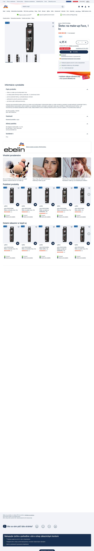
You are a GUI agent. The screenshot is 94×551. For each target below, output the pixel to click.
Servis (45, 1)
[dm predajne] (79, 7)
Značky (8, 11)
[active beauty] (68, 1)
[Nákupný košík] (89, 7)
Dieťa (52, 11)
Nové (4, 11)
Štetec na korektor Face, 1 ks (29, 249)
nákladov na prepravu (29, 515)
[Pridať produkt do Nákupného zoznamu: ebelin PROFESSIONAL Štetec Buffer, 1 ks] (88, 204)
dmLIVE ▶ (78, 11)
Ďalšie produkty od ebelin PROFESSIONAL (36, 147)
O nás (4, 1)
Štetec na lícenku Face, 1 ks (11, 210)
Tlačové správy (20, 1)
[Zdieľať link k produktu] (53, 26)
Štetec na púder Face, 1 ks (28, 210)
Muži (39, 11)
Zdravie (44, 11)
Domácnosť (57, 11)
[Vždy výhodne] (75, 1)
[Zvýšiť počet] (85, 42)
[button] (36, 526)
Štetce (33, 18)
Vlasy (36, 11)
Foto (68, 11)
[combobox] (43, 6)
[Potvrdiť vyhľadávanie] (62, 6)
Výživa (48, 11)
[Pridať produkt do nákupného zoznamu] (53, 23)
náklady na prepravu (74, 46)
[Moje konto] (85, 7)
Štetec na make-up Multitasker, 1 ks (44, 211)
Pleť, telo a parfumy (28, 11)
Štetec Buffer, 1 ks (79, 210)
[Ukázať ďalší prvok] (89, 167)
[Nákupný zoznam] (82, 7)
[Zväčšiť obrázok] (30, 37)
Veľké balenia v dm (86, 11)
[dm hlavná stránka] (5, 6)
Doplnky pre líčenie (26, 18)
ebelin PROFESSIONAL (64, 23)
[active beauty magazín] (88, 1)
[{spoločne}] (82, 1)
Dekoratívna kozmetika (16, 11)
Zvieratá (63, 11)
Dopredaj (72, 11)
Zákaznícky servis (52, 1)
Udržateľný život (39, 1)
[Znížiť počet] (78, 42)
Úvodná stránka (6, 18)
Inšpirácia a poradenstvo (29, 1)
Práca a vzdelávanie (11, 1)
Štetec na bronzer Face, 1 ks (64, 210)
